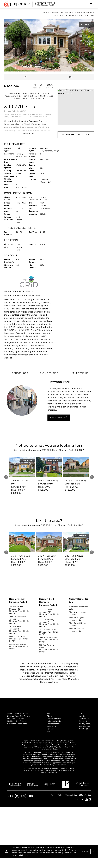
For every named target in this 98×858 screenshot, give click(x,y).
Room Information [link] (31, 93)
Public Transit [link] (22, 98)
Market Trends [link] (37, 98)
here (26, 855)
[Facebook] (10, 797)
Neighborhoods (54, 721)
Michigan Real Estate (16, 721)
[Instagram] (23, 797)
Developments (53, 724)
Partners (50, 729)
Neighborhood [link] (46, 96)
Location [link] (23, 96)
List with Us (83, 719)
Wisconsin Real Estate (17, 724)
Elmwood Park (16, 117)
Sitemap (79, 800)
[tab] (19, 373)
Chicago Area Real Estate (18, 716)
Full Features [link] (15, 93)
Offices (81, 713)
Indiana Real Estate (15, 719)
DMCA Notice (84, 729)
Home (49, 713)
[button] (76, 107)
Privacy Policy (84, 724)
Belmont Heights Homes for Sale (76, 619)
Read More (28, 133)
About (49, 716)
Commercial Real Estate (17, 713)
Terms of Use (84, 726)
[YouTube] (30, 797)
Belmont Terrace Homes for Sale (76, 630)
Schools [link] (34, 96)
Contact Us (83, 721)
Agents (81, 716)
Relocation (51, 726)
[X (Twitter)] (17, 797)
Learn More (57, 417)
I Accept (85, 851)
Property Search (54, 719)
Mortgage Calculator (76, 134)
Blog (49, 731)
